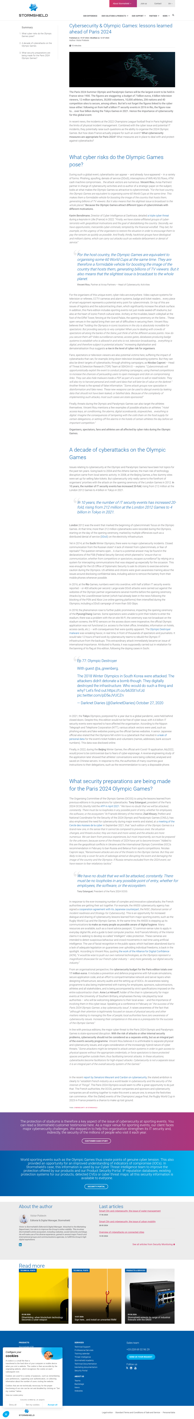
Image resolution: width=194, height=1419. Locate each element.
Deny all (12, 1405)
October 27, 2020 (149, 703)
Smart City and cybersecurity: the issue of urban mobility (127, 1221)
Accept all (52, 1405)
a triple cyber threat (158, 215)
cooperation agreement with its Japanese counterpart (109, 909)
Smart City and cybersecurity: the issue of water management (130, 1211)
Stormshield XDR (26, 1347)
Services (79, 1342)
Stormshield (121, 3)
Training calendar (82, 1353)
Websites (79, 1391)
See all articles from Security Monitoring (153, 1244)
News (77, 1387)
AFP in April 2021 (109, 806)
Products (24, 1342)
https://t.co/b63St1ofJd (125, 690)
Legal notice (107, 1412)
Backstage (79, 1384)
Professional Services (84, 1350)
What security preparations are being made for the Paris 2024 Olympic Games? (36, 55)
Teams (77, 1381)
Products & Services (135, 1270)
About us (79, 1376)
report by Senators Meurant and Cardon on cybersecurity (115, 1077)
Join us (143, 3)
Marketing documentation (86, 1367)
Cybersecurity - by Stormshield (85, 1107)
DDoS (104, 536)
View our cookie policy (14, 1395)
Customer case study (96, 1141)
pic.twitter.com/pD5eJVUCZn (100, 695)
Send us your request (140, 1357)
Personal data (169, 1412)
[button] (6, 1414)
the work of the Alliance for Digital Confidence (144, 951)
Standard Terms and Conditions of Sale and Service (137, 1412)
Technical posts (27, 1270)
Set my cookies (32, 1405)
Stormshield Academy (84, 1360)
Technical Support (82, 1347)
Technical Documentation (86, 1364)
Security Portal (96, 1186)
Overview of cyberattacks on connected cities (121, 1232)
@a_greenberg (106, 668)
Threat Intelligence (83, 1357)
